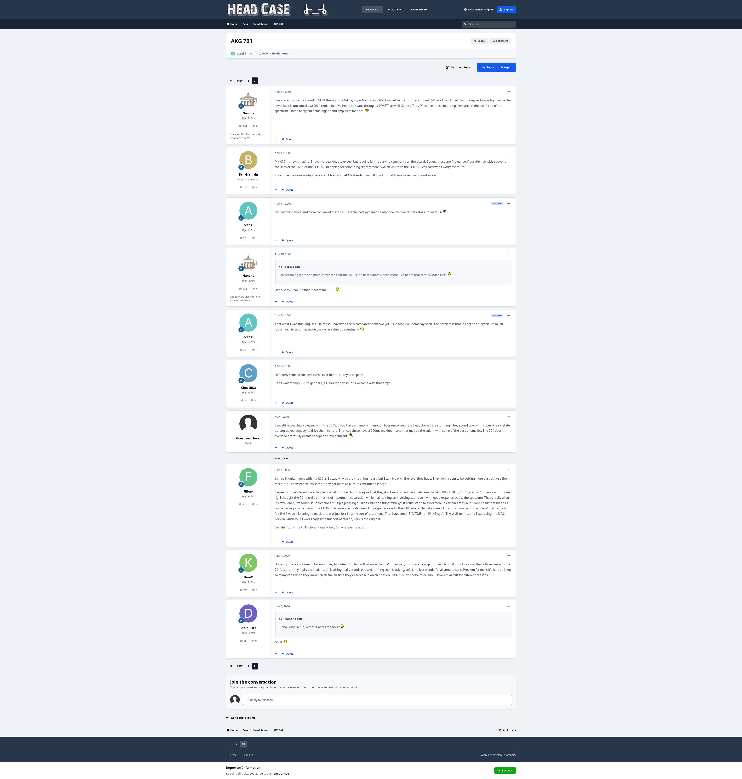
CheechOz (248, 388)
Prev (240, 80)
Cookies (248, 755)
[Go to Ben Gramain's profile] (248, 160)
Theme (233, 755)
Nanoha (248, 113)
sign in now (315, 687)
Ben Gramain (248, 174)
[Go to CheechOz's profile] (248, 373)
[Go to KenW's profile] (248, 563)
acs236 (241, 53)
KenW (248, 577)
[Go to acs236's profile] (233, 54)
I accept (507, 770)
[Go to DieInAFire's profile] (248, 613)
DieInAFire (248, 628)
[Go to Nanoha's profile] (248, 99)
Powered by (497, 755)
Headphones (280, 53)
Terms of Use (280, 773)
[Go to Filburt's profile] (248, 477)
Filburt (248, 491)
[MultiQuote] (276, 139)
